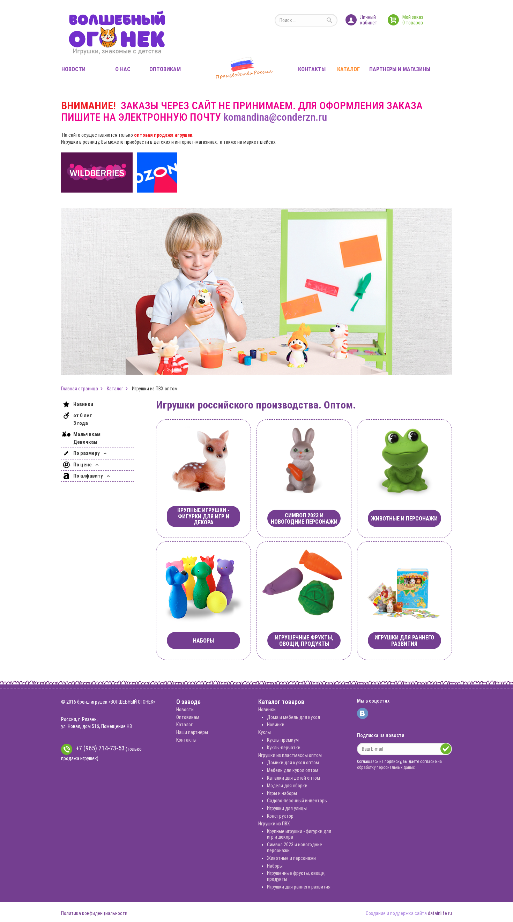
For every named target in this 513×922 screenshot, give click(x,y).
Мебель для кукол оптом (292, 770)
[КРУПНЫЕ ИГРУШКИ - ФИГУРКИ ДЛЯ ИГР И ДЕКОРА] (203, 460)
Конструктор (280, 816)
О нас (123, 69)
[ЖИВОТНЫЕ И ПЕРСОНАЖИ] (404, 460)
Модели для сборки (287, 785)
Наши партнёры (192, 732)
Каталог (348, 69)
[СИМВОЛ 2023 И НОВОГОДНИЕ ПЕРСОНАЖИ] (304, 460)
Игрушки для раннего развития (298, 887)
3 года (80, 423)
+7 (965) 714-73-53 (100, 748)
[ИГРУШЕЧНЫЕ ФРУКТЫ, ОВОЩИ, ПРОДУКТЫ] (304, 582)
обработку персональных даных (386, 767)
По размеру (87, 453)
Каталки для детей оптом (293, 778)
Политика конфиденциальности (94, 913)
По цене (83, 465)
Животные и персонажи (291, 858)
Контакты (312, 69)
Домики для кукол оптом (293, 762)
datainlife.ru (440, 913)
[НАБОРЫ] (203, 582)
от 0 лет (82, 415)
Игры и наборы (282, 793)
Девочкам (85, 442)
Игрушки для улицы (287, 808)
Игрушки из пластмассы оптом (290, 755)
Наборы (275, 866)
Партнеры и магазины (399, 69)
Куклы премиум (283, 740)
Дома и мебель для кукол (293, 717)
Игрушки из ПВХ (274, 823)
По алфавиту (88, 476)
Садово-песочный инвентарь (297, 800)
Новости (73, 69)
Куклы (264, 732)
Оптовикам (165, 69)
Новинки (83, 404)
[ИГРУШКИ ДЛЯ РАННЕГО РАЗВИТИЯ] (404, 582)
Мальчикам (87, 434)
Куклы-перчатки (283, 747)
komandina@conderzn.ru (275, 117)
